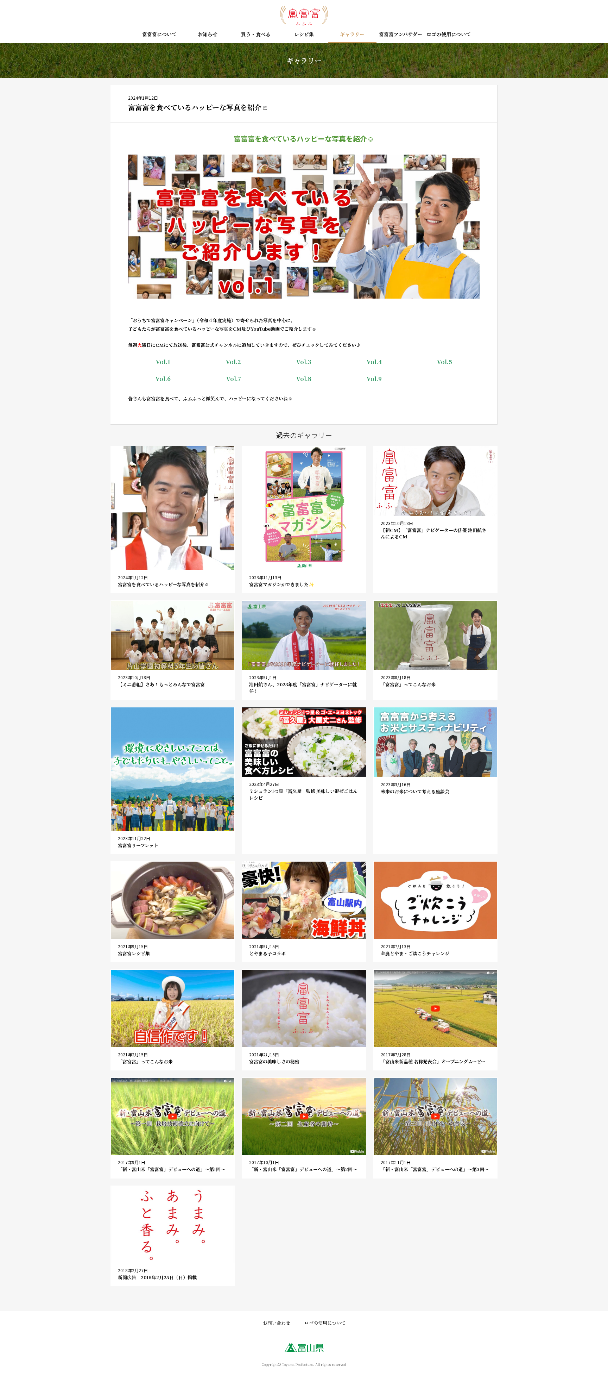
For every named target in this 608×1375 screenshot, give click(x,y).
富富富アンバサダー (400, 35)
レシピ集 (304, 35)
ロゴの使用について (448, 35)
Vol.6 (163, 379)
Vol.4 (374, 362)
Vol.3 (303, 362)
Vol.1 (163, 362)
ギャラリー (352, 35)
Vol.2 (233, 362)
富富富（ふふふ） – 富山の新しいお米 (304, 15)
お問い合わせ (276, 1322)
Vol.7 (233, 379)
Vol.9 (374, 379)
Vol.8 (303, 379)
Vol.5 (444, 362)
